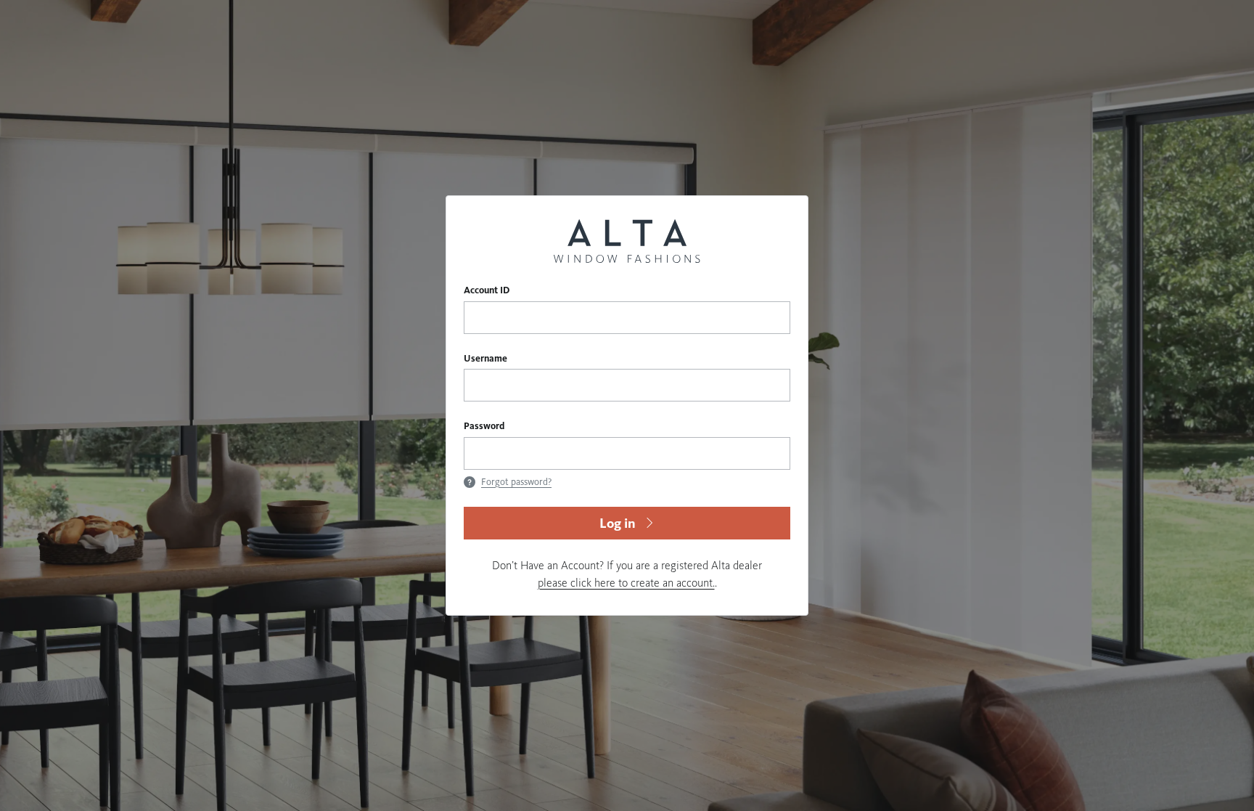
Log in (617, 523)
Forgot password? (516, 482)
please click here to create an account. (626, 583)
